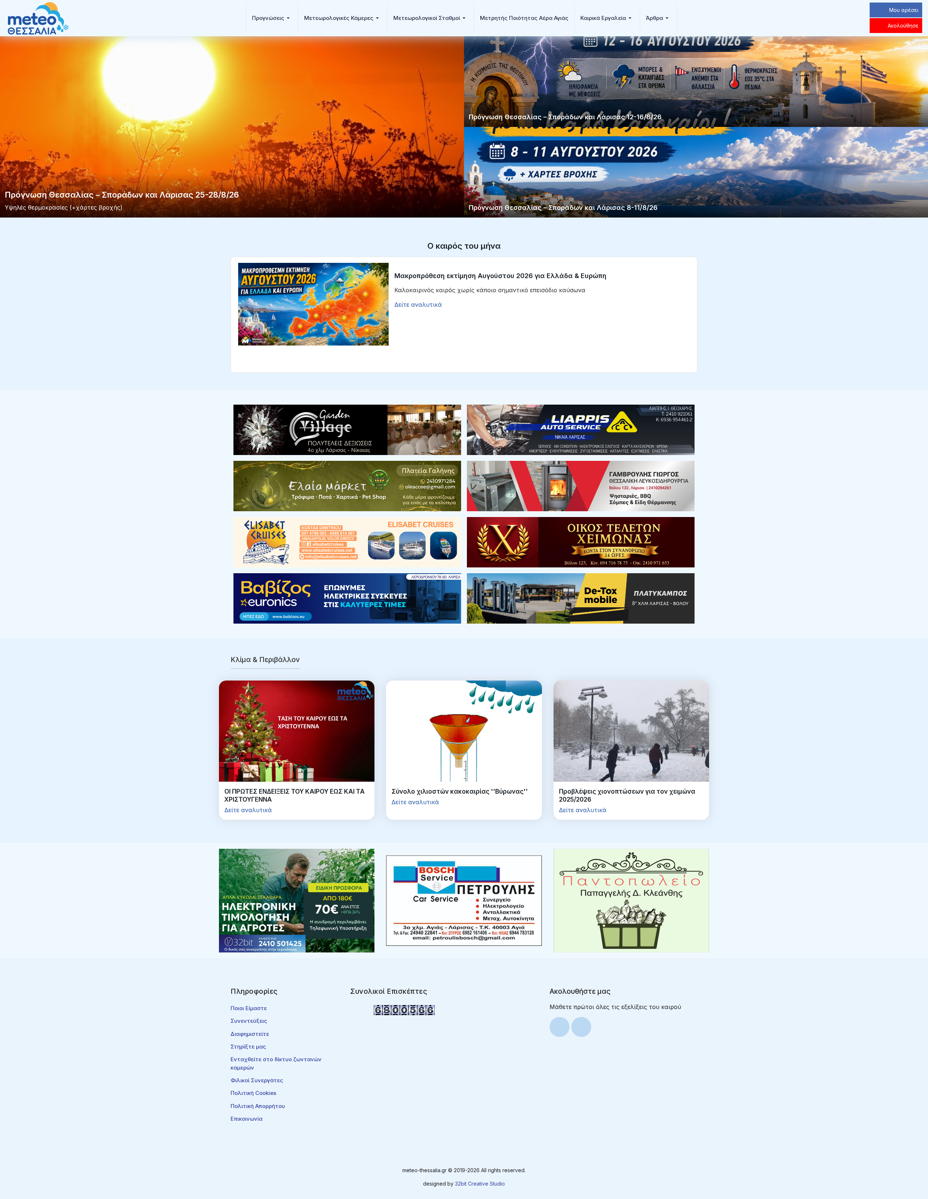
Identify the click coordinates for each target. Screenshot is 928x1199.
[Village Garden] (347, 429)
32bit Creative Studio (480, 1184)
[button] (272, 18)
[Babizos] (347, 597)
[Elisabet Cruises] (347, 541)
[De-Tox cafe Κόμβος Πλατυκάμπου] (581, 597)
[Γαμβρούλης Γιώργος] (581, 485)
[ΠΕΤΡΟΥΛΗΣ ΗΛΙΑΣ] (464, 900)
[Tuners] (296, 900)
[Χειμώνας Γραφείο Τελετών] (581, 541)
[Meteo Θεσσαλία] (38, 17)
